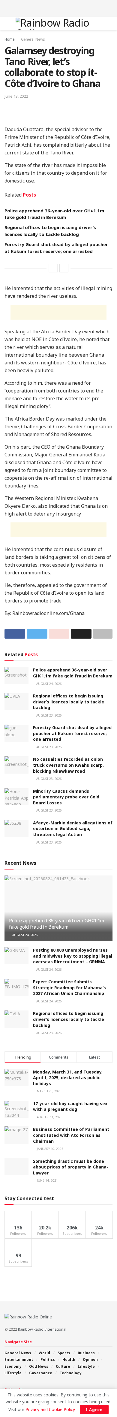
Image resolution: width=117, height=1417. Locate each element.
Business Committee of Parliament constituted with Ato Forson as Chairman (71, 1135)
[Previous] (53, 268)
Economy (13, 1366)
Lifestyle (86, 1366)
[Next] (63, 268)
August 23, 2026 (48, 715)
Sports (64, 1352)
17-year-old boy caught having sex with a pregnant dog (70, 1106)
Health (68, 1359)
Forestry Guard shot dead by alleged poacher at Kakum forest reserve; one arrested (72, 733)
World (44, 1352)
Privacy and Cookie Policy (50, 1409)
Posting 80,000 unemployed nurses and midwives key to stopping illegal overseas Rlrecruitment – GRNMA (72, 955)
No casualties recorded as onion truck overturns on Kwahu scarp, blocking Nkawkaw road (68, 765)
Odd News (38, 1366)
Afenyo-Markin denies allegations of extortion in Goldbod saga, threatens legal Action (72, 828)
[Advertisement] (58, 7)
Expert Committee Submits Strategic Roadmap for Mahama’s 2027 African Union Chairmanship (69, 987)
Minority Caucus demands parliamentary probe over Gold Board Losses (66, 797)
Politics (47, 1359)
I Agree (94, 1409)
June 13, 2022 (16, 96)
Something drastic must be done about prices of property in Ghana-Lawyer (70, 1167)
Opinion (90, 1359)
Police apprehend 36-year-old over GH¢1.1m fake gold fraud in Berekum (72, 673)
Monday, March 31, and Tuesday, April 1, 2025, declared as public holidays (68, 1077)
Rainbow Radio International (42, 1329)
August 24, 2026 (48, 684)
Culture (63, 1366)
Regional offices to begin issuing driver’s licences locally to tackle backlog (68, 701)
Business (86, 1352)
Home (9, 39)
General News (33, 39)
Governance (40, 1372)
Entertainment (18, 1359)
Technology (71, 1372)
